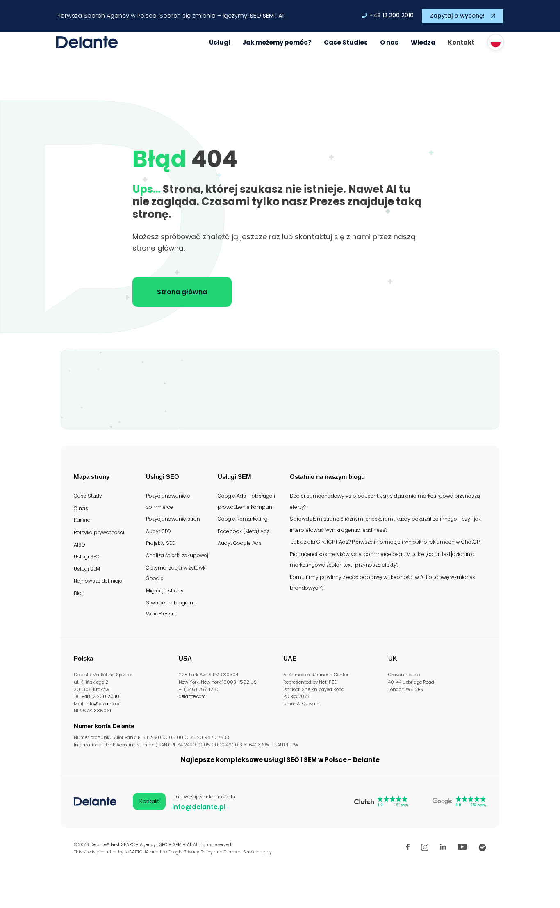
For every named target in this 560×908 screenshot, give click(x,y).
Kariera (82, 520)
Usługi (219, 42)
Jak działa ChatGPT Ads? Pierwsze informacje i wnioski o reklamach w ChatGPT (386, 541)
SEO (255, 15)
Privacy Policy (198, 852)
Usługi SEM (87, 568)
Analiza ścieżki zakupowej (177, 555)
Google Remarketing (243, 518)
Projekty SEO (160, 543)
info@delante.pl (103, 703)
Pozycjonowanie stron (173, 518)
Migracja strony (165, 590)
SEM (268, 15)
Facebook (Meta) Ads (244, 531)
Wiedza (423, 42)
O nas (389, 42)
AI (281, 15)
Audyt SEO (158, 531)
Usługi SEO (87, 556)
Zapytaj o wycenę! (457, 15)
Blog (79, 593)
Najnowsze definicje (98, 580)
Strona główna (182, 292)
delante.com (192, 696)
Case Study (88, 495)
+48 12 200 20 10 (100, 696)
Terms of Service (241, 852)
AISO (79, 544)
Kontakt (461, 42)
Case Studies (346, 42)
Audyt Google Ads (240, 543)
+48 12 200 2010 (391, 15)
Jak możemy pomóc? (277, 42)
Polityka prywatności (99, 532)
